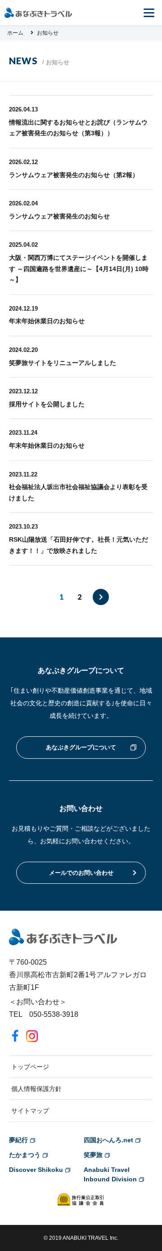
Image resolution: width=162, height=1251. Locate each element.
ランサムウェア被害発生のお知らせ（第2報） (74, 174)
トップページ (30, 1066)
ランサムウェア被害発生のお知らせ (59, 216)
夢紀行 (18, 1140)
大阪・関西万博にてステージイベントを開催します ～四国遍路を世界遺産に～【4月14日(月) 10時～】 (78, 268)
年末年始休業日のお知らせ (47, 321)
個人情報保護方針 (36, 1088)
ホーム (15, 33)
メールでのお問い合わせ (81, 872)
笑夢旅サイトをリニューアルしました (62, 362)
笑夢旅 (93, 1154)
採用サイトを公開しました (47, 404)
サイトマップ (30, 1110)
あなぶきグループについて (81, 747)
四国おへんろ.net (108, 1140)
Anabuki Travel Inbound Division (110, 1174)
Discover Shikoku (36, 1169)
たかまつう (24, 1154)
